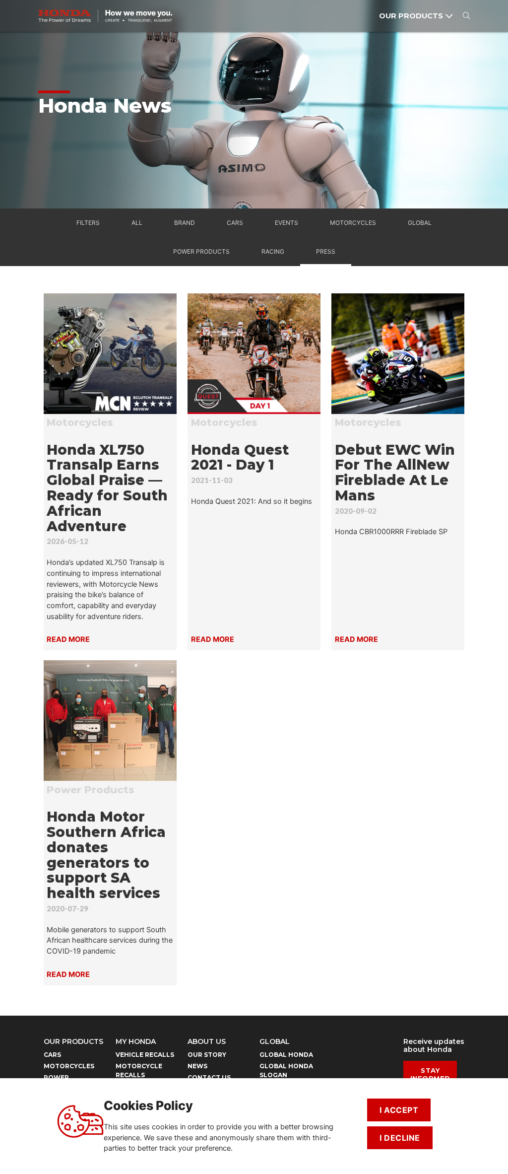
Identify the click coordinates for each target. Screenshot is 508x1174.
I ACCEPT (399, 1110)
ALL (136, 222)
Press (325, 251)
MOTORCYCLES (69, 1066)
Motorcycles (353, 222)
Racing (272, 251)
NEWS (197, 1066)
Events (286, 222)
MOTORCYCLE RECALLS (139, 1070)
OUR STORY (207, 1054)
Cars (235, 222)
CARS (52, 1054)
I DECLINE (400, 1138)
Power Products (201, 251)
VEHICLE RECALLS (145, 1054)
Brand (184, 222)
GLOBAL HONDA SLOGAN (286, 1070)
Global (420, 222)
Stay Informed (430, 1074)
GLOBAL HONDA (286, 1054)
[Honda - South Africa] (105, 16)
